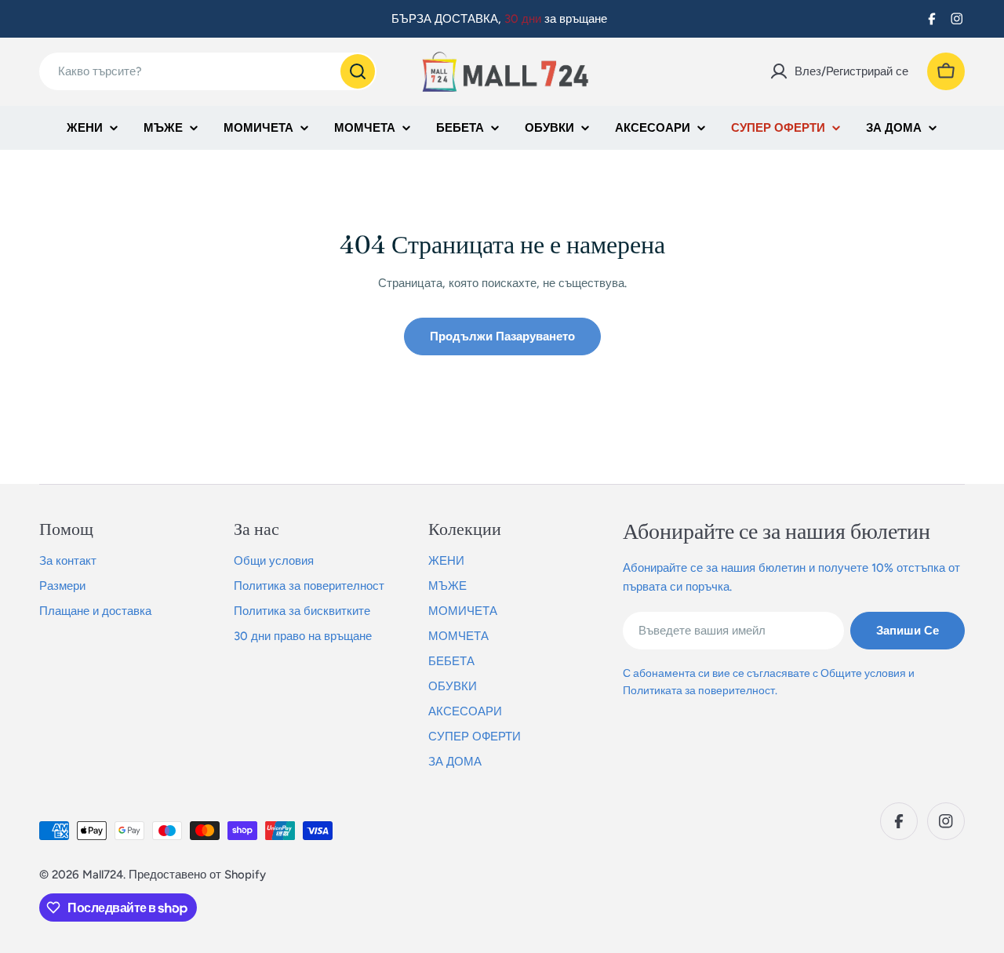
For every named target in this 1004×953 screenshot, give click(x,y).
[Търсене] (357, 71)
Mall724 (102, 875)
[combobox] (207, 71)
